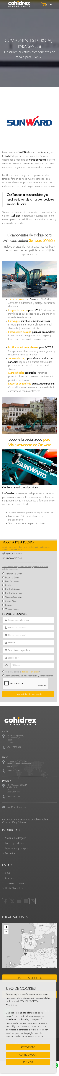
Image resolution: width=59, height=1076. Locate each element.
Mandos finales (16, 373)
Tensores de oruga (17, 358)
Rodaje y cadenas (14, 843)
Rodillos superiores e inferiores (23, 347)
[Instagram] (32, 901)
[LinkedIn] (26, 901)
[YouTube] (19, 901)
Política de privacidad (30, 672)
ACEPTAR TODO (28, 1047)
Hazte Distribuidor (14, 888)
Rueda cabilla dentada (19, 332)
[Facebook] (5, 901)
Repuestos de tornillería (19, 384)
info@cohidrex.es (16, 807)
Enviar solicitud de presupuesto (28, 694)
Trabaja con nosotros (15, 883)
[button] (30, 932)
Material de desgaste (15, 838)
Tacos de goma (16, 299)
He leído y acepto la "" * (22, 672)
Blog (7, 873)
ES (47, 4)
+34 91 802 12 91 (14, 771)
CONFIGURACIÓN (28, 1055)
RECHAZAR (28, 1062)
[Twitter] (12, 901)
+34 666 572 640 (14, 797)
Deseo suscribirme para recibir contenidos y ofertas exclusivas (28, 676)
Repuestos (10, 853)
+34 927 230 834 (14, 747)
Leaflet (44, 967)
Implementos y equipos (16, 848)
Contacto (9, 878)
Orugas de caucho (18, 310)
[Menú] (56, 5)
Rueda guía (14, 321)
